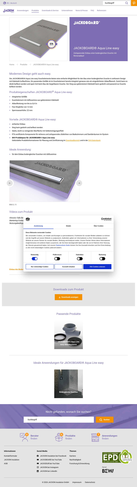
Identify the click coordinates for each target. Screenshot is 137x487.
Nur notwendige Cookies (39, 267)
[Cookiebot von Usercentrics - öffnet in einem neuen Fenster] (102, 219)
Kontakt (134, 3)
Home (11, 64)
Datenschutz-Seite (63, 245)
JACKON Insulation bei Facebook (53, 456)
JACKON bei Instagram (49, 467)
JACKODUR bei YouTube (49, 463)
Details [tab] (68, 226)
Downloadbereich (73, 140)
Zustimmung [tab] (38, 226)
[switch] (57, 258)
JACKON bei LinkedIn (48, 471)
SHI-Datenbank (94, 140)
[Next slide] (79, 183)
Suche (126, 3)
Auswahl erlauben (68, 267)
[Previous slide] (10, 183)
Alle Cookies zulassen (97, 267)
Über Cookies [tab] (98, 226)
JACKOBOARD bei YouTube (51, 460)
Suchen (106, 420)
